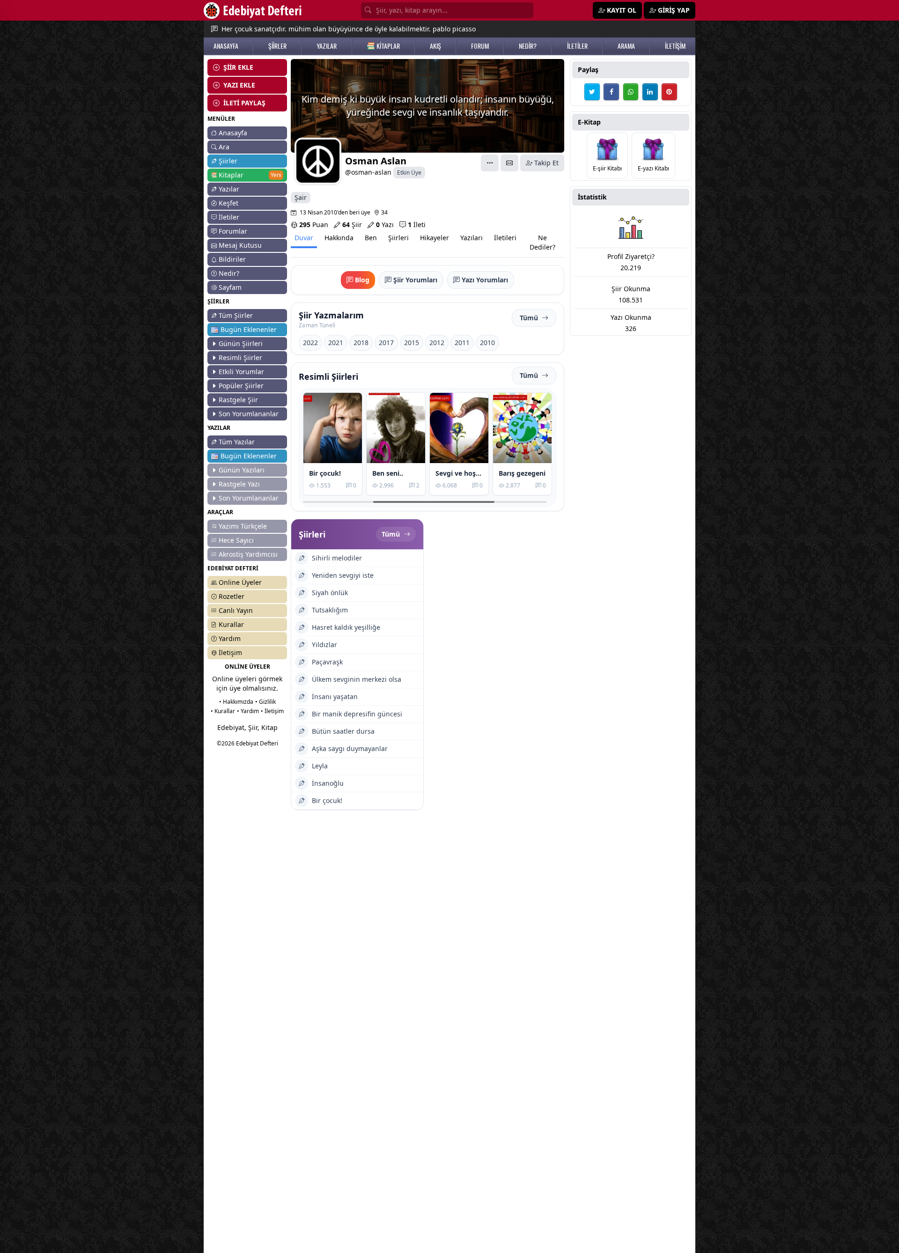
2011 (462, 342)
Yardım (230, 638)
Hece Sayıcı (236, 540)
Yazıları (471, 237)
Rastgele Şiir (238, 399)
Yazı (385, 224)
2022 (310, 342)
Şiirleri (398, 237)
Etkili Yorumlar (241, 371)
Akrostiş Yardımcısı (248, 554)
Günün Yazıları (242, 469)
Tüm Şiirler (236, 315)
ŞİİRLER (277, 46)
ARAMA (626, 46)
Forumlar (233, 231)
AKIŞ (435, 46)
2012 (436, 342)
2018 (361, 342)
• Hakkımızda (236, 702)
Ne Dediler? (542, 242)
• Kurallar (223, 711)
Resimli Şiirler (240, 357)
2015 (411, 342)
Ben (371, 237)
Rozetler (231, 596)
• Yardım (248, 711)
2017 (386, 342)
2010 (487, 342)
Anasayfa (233, 132)
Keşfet (228, 203)
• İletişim (272, 711)
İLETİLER (577, 46)
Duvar (304, 237)
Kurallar (231, 624)
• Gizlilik (265, 702)
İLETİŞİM (675, 46)
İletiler (229, 217)
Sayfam (230, 287)
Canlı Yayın (236, 610)
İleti (417, 224)
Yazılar (229, 188)
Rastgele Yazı (239, 483)
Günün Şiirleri (241, 343)
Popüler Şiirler (241, 385)
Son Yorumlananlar (249, 413)
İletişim (230, 652)
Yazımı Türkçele (243, 526)
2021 (335, 342)
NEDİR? (528, 46)
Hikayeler (434, 237)
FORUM (480, 46)
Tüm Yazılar (237, 441)
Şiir (352, 224)
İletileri (505, 237)
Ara (224, 146)
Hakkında (339, 237)
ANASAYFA (226, 46)
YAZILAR (327, 46)
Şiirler (228, 160)
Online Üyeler (240, 582)
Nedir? (229, 273)
